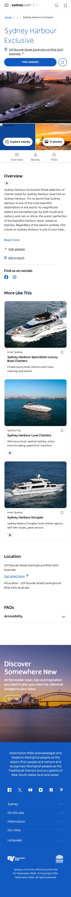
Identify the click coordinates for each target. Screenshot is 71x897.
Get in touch (16, 258)
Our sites (14, 830)
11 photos (56, 141)
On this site (16, 813)
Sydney (13, 804)
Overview (17, 159)
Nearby (35, 159)
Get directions (14, 576)
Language (15, 840)
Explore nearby (20, 141)
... (18, 17)
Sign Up (13, 699)
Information (16, 821)
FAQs (54, 159)
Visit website (30, 62)
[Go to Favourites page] (65, 5)
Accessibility (13, 616)
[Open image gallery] (35, 96)
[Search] (56, 6)
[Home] (21, 5)
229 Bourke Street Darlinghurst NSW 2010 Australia (36, 51)
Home (8, 17)
